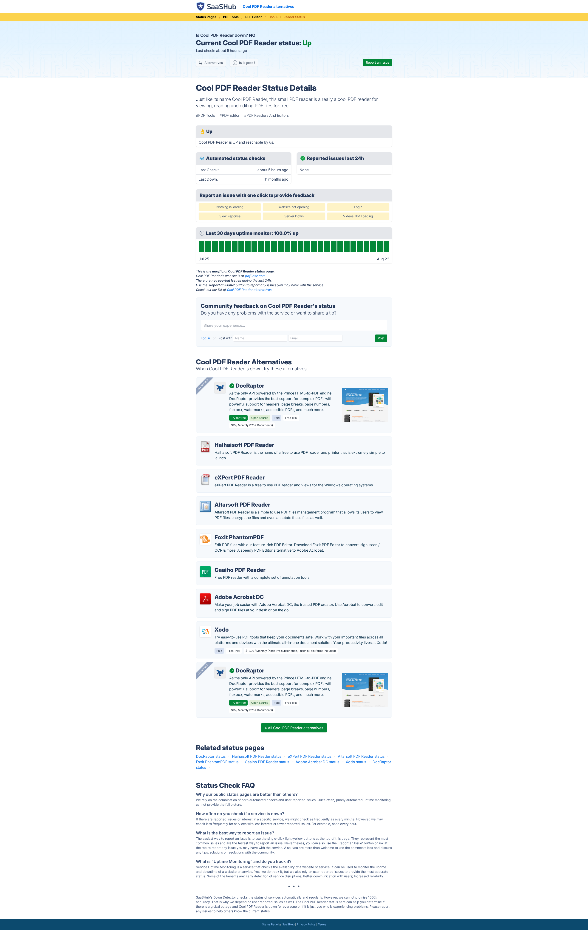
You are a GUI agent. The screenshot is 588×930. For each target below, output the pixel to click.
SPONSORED (203, 384)
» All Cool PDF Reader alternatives (294, 728)
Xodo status (356, 762)
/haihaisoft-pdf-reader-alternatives (229, 439)
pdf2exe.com (255, 276)
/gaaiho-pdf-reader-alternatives (227, 564)
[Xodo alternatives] (205, 631)
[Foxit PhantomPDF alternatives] (205, 539)
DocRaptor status (211, 756)
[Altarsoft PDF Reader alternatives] (205, 506)
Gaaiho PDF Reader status (267, 762)
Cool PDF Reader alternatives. (249, 290)
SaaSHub (288, 924)
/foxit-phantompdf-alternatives (226, 532)
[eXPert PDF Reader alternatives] (205, 479)
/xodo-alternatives (216, 624)
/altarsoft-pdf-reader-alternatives (228, 499)
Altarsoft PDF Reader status (361, 756)
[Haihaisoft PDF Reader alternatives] (205, 446)
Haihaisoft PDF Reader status (256, 756)
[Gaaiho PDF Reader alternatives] (205, 571)
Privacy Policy (306, 924)
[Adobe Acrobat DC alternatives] (205, 598)
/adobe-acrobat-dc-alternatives (227, 591)
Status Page (270, 924)
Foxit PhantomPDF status (217, 762)
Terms (322, 924)
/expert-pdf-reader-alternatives (227, 472)
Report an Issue (377, 62)
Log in (206, 338)
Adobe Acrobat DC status (317, 762)
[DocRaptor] (220, 387)
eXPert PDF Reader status (309, 756)
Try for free (238, 418)
